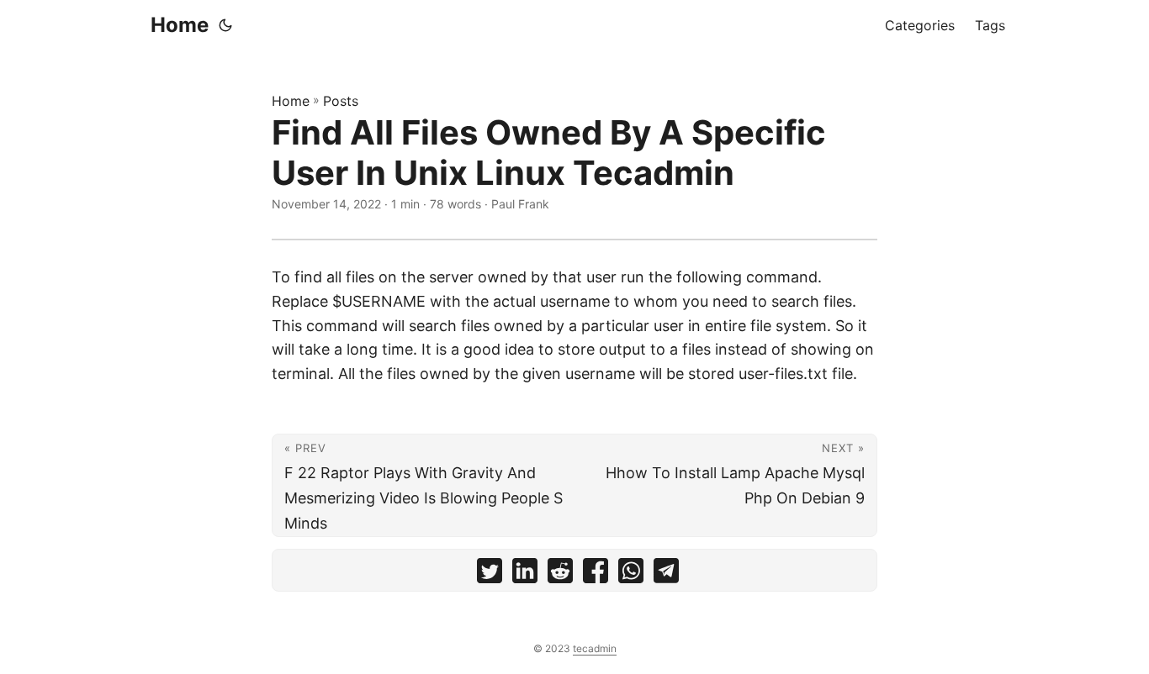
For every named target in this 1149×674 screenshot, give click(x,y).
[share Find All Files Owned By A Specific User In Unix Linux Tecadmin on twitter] (489, 574)
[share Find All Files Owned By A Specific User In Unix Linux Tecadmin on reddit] (560, 574)
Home (180, 25)
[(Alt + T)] (225, 25)
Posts (340, 100)
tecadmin (595, 648)
